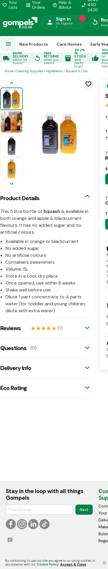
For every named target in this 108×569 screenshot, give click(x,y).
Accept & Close (73, 564)
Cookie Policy (48, 564)
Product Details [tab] (19, 198)
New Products (33, 44)
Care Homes (69, 44)
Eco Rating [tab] (13, 388)
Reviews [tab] (10, 328)
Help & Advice (61, 5)
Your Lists (9, 5)
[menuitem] (8, 45)
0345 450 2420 (89, 5)
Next (84, 509)
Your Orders (35, 5)
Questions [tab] (13, 348)
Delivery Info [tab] (15, 368)
